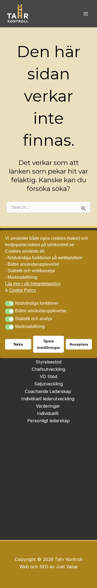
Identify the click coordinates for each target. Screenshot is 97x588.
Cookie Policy (22, 290)
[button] (9, 303)
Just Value (67, 566)
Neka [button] (18, 344)
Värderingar (48, 406)
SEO (43, 566)
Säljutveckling (48, 383)
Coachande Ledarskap (48, 391)
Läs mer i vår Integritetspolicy (33, 283)
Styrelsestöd (48, 362)
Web (24, 566)
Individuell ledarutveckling (47, 398)
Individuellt (48, 413)
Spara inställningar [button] (48, 344)
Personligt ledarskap (48, 420)
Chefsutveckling (48, 369)
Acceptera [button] (79, 344)
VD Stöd (48, 376)
